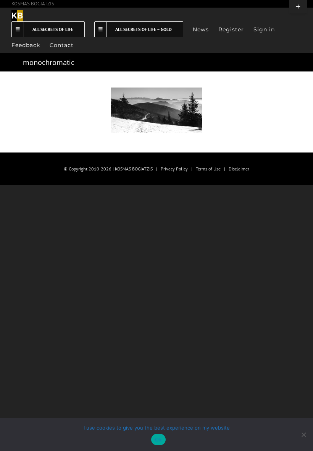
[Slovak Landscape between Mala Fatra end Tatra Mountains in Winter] (156, 110)
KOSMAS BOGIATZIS (32, 3)
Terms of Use (208, 169)
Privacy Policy (174, 169)
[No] (303, 434)
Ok (158, 439)
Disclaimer (239, 169)
